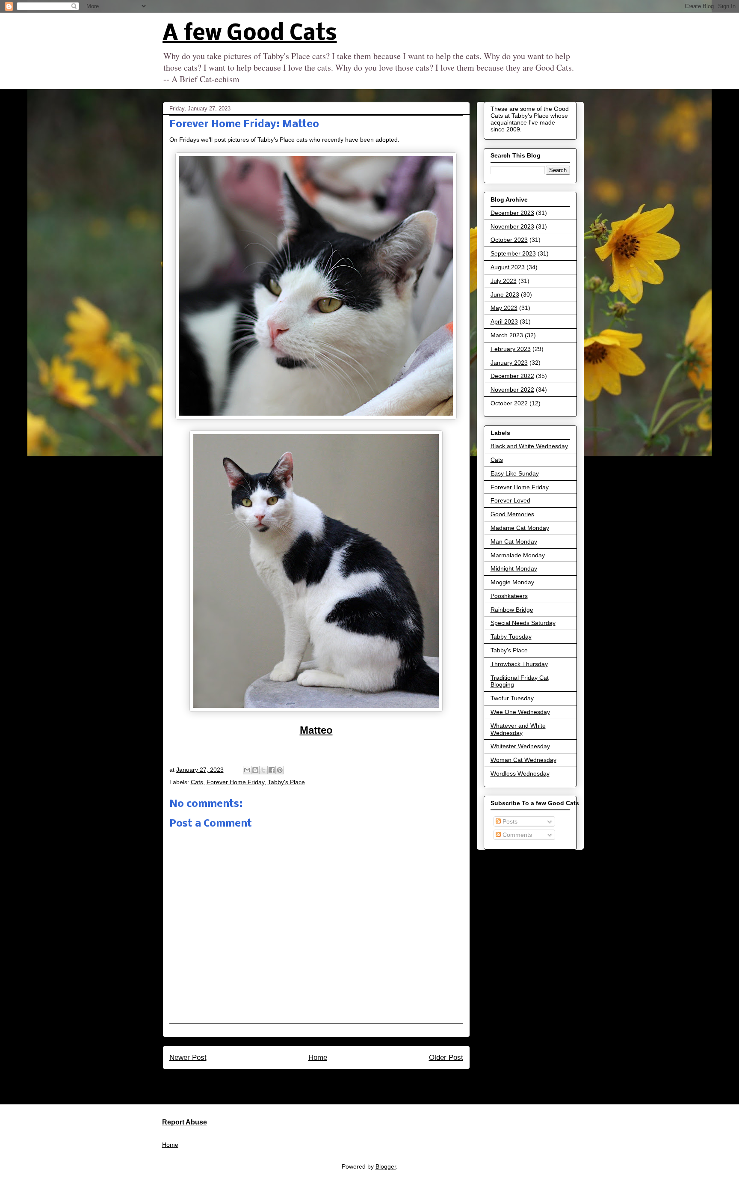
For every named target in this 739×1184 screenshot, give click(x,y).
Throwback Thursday (519, 663)
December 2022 (512, 375)
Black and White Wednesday (529, 446)
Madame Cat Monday (520, 527)
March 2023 (507, 335)
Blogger (385, 1166)
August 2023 (508, 267)
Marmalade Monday (518, 555)
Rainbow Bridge (512, 609)
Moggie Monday (512, 582)
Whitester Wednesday (520, 746)
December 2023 (512, 212)
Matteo (316, 730)
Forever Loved (510, 500)
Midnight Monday (514, 568)
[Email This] (247, 770)
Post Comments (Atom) (335, 1080)
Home (317, 1057)
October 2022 (509, 403)
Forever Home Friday (235, 782)
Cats (197, 782)
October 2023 (509, 239)
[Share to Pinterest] (279, 770)
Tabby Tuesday (511, 636)
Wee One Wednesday (520, 711)
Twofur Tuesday (512, 698)
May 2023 (504, 307)
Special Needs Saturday (523, 622)
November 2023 (512, 226)
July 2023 (504, 280)
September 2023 (513, 253)
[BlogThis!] (255, 770)
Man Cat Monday (514, 541)
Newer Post (188, 1057)
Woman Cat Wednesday (523, 759)
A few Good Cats (250, 34)
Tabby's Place (286, 782)
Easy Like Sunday (515, 473)
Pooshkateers (509, 595)
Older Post (446, 1057)
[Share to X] (263, 770)
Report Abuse (184, 1122)
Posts (509, 821)
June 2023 (505, 294)
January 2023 (509, 362)
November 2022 (512, 389)
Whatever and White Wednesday (518, 729)
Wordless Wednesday (520, 773)
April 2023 (504, 321)
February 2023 (511, 348)
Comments (516, 834)
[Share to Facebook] (271, 770)
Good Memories (512, 514)
